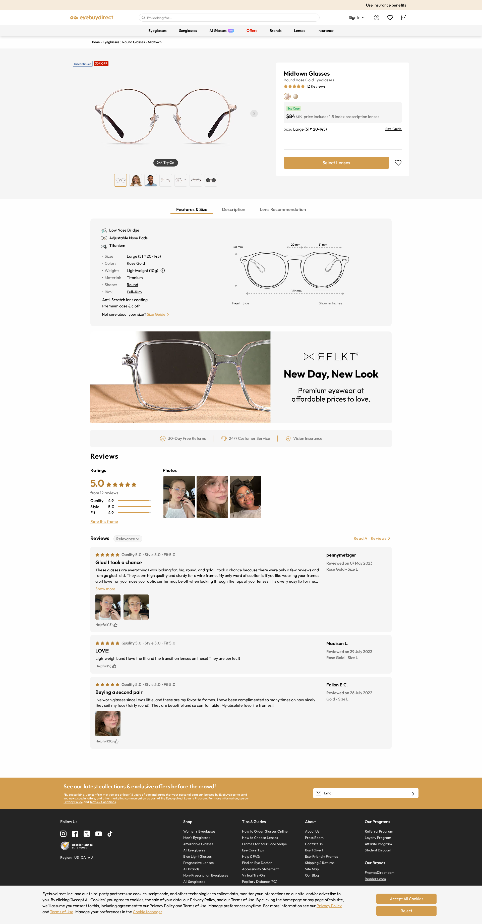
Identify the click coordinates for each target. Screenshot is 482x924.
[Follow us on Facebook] (75, 834)
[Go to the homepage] (91, 17)
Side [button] (246, 303)
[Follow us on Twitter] (87, 834)
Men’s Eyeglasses (196, 837)
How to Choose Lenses (260, 837)
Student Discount (378, 850)
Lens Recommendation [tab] (283, 209)
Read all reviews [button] (370, 538)
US (76, 857)
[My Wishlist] (390, 17)
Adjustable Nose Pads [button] (128, 237)
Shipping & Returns (319, 862)
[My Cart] (403, 17)
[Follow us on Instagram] (63, 834)
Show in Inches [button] (330, 303)
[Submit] (143, 17)
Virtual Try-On (253, 875)
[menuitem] (157, 30)
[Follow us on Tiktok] (110, 834)
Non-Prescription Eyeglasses (205, 875)
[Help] (376, 17)
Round (289, 79)
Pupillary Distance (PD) (259, 881)
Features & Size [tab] (191, 209)
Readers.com (375, 879)
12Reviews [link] (316, 86)
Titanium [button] (117, 245)
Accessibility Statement (260, 869)
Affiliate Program (378, 844)
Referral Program (379, 831)
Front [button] (236, 303)
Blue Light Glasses (197, 856)
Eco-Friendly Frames (321, 856)
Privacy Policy (73, 802)
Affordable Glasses (198, 844)
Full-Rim (134, 291)
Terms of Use (61, 911)
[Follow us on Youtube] (98, 834)
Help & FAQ (251, 856)
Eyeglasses (324, 79)
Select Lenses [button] (336, 163)
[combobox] (229, 18)
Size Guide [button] (156, 314)
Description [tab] (233, 209)
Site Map (312, 869)
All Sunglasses (194, 881)
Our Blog (312, 875)
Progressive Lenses (198, 862)
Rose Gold (305, 79)
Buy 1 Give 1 (314, 850)
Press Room (314, 837)
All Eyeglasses (194, 850)
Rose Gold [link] (136, 263)
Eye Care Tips (253, 850)
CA (83, 857)
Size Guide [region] (393, 129)
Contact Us (314, 844)
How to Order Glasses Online (265, 831)
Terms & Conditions (103, 802)
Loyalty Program (378, 837)
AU (90, 857)
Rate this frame (104, 521)
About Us (312, 831)
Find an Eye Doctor (257, 862)
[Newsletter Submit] (413, 793)
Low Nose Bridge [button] (124, 230)
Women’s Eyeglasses (199, 831)
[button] (254, 113)
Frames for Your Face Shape (264, 844)
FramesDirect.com (379, 872)
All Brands (191, 869)
